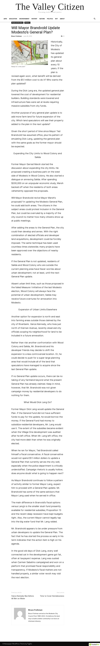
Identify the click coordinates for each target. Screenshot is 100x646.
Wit (56, 19)
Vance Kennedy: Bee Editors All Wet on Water (22, 597)
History (34, 19)
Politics (50, 19)
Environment (24, 19)
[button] (95, 19)
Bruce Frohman (16, 36)
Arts (5, 19)
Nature (42, 19)
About (62, 19)
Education (13, 19)
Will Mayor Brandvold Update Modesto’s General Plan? (35, 29)
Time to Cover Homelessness (52, 596)
